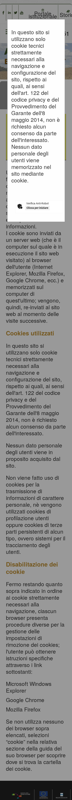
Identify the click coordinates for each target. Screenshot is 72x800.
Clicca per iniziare (37, 207)
